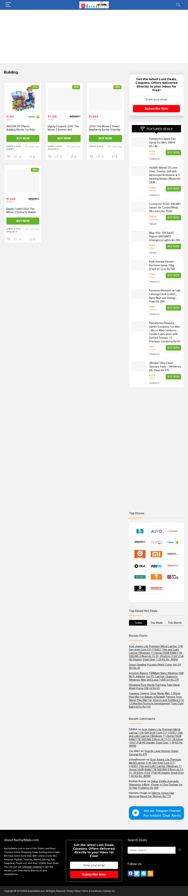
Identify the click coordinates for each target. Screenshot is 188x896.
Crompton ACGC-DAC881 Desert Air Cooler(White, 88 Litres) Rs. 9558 (165, 207)
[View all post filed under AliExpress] (172, 531)
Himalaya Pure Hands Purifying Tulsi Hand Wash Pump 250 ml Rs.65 (154, 686)
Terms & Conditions (92, 891)
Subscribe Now (156, 108)
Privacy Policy (73, 891)
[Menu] (8, 5)
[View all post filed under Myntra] (172, 554)
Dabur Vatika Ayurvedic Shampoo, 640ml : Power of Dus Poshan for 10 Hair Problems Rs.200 (155, 785)
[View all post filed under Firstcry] (156, 542)
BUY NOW (23, 138)
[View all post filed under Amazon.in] (140, 542)
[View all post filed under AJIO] (156, 531)
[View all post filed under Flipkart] (172, 542)
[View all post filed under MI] (156, 554)
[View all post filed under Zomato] (156, 588)
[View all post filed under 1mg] (140, 531)
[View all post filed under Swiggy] (156, 577)
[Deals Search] (180, 850)
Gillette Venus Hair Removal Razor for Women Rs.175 (151, 794)
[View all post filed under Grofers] (140, 554)
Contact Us (109, 891)
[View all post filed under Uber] (140, 588)
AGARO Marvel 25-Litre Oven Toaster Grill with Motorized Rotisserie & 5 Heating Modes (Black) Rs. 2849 (165, 175)
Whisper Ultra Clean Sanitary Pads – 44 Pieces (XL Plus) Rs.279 (165, 366)
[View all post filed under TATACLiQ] (172, 577)
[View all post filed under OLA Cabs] (140, 566)
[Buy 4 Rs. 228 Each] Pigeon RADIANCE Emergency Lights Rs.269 (164, 236)
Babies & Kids (13, 146)
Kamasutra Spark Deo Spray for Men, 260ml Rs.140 (162, 142)
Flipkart (10, 149)
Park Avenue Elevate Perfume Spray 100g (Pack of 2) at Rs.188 (162, 265)
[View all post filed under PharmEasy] (140, 577)
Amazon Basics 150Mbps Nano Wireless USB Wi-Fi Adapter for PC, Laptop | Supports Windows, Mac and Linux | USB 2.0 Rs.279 (156, 676)
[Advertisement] (94, 37)
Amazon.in (53, 149)
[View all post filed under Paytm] (156, 566)
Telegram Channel (32, 866)
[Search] (178, 5)
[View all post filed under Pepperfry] (172, 566)
